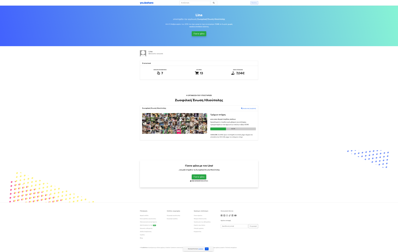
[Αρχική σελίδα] (146, 2)
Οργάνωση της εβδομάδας (202, 222)
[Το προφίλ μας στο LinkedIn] (233, 215)
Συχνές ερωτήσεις (199, 225)
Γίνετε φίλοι (199, 33)
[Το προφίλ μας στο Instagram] (227, 215)
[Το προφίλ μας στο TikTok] (230, 215)
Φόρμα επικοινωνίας (200, 219)
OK (207, 249)
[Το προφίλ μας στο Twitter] (224, 215)
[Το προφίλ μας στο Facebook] (222, 215)
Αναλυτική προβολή (249, 108)
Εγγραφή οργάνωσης (173, 215)
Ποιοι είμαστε (198, 215)
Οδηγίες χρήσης (199, 228)
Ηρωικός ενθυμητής (146, 228)
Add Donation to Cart (148, 225)
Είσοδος (254, 3)
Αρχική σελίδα (144, 215)
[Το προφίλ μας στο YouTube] (235, 215)
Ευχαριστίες (197, 231)
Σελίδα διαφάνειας (146, 231)
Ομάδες (142, 235)
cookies (200, 249)
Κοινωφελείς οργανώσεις (148, 219)
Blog (141, 238)
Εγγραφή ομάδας (172, 219)
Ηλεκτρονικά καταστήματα (148, 222)
